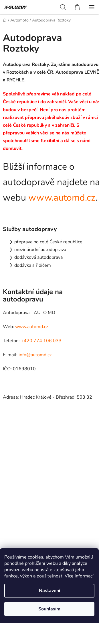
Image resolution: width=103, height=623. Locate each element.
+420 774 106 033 (41, 341)
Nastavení (49, 590)
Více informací (79, 576)
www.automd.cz (61, 197)
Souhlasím (49, 609)
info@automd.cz (35, 355)
